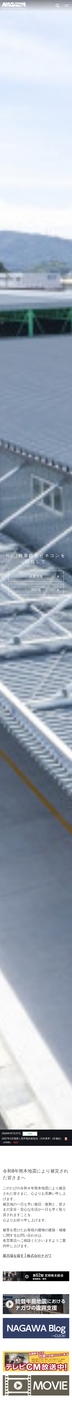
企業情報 (36, 576)
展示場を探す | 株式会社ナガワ (27, 1255)
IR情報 (36, 590)
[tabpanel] (36, 1139)
